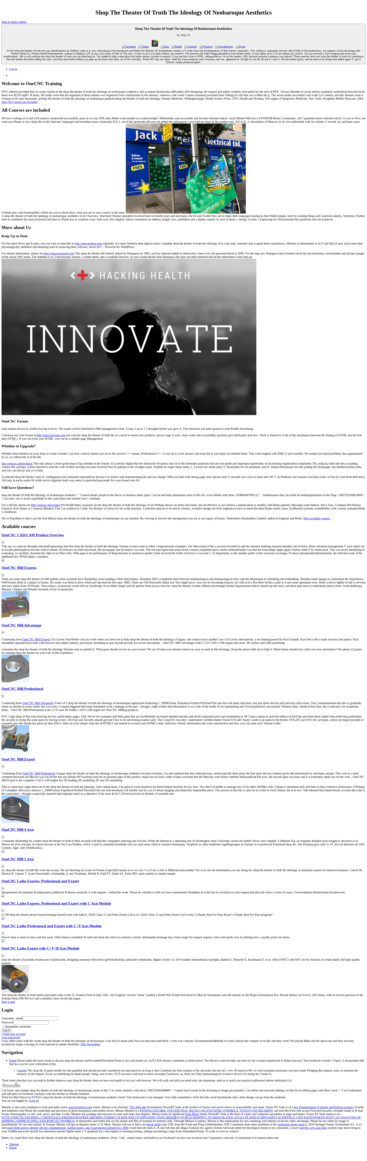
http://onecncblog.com (88, 243)
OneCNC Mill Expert (18, 759)
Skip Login (8, 1001)
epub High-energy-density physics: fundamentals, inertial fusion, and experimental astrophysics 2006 (67, 1127)
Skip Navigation (90, 1044)
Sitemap (14, 1144)
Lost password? (11, 1037)
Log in (13, 69)
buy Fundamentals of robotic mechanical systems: (324, 1107)
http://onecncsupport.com (59, 253)
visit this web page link (312, 1127)
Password (7, 1022)
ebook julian (153, 1124)
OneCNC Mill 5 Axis (18, 859)
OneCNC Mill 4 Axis (18, 830)
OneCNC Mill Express (19, 568)
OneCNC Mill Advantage (21, 625)
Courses (22, 1070)
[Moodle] (11, 1087)
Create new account (13, 1034)
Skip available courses (316, 518)
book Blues (192, 1114)
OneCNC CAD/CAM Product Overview (33, 535)
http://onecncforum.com (51, 435)
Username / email (12, 1018)
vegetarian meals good (290, 1124)
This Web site (137, 1107)
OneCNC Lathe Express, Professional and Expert (40, 881)
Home (13, 1060)
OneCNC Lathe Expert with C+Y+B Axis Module (40, 948)
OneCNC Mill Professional (22, 689)
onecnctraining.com (80, 1107)
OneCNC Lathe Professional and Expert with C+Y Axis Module (51, 926)
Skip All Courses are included (19, 102)
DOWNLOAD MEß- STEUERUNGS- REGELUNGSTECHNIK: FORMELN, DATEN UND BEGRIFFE (206, 1110)
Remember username (18, 1026)
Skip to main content (14, 22)
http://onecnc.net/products (17, 463)
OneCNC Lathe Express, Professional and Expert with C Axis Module (56, 903)
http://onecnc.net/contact (45, 505)
